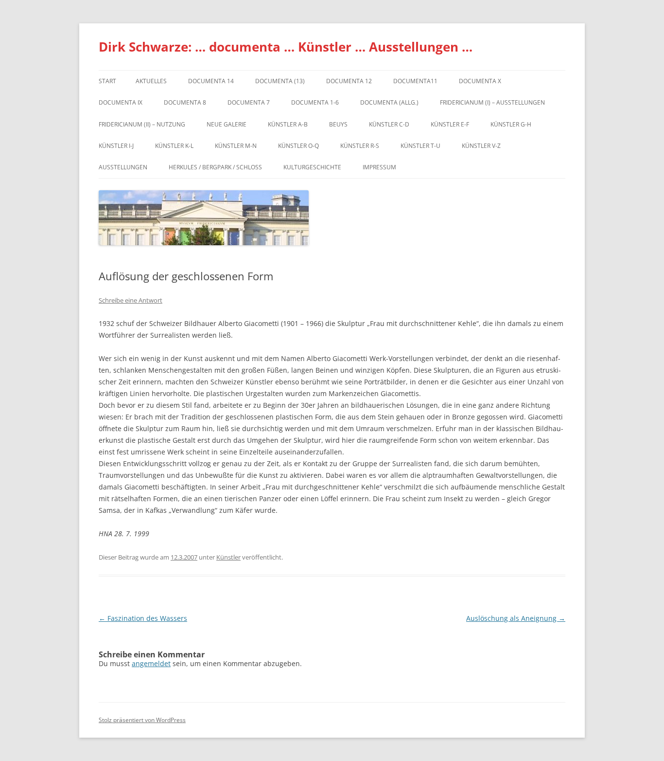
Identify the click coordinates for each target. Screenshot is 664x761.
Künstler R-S (359, 146)
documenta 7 (248, 102)
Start (107, 81)
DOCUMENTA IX (120, 102)
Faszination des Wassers (143, 618)
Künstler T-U (420, 146)
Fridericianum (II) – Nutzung (142, 124)
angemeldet (151, 663)
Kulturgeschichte (312, 167)
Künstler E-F (450, 124)
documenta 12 (349, 81)
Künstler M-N (236, 146)
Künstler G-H (510, 124)
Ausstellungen (123, 167)
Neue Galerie (226, 124)
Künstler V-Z (481, 146)
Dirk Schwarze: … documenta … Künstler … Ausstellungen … (285, 46)
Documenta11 (415, 81)
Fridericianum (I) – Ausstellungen (492, 102)
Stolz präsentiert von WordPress (142, 720)
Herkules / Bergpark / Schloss (215, 167)
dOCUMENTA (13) (280, 81)
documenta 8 (185, 102)
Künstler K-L (174, 146)
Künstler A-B (288, 124)
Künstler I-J (116, 146)
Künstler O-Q (298, 146)
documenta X (480, 81)
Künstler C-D (389, 124)
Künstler (228, 557)
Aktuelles (151, 81)
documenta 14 (211, 81)
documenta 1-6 (315, 102)
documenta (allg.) (389, 102)
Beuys (338, 124)
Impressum (379, 167)
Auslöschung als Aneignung (515, 618)
